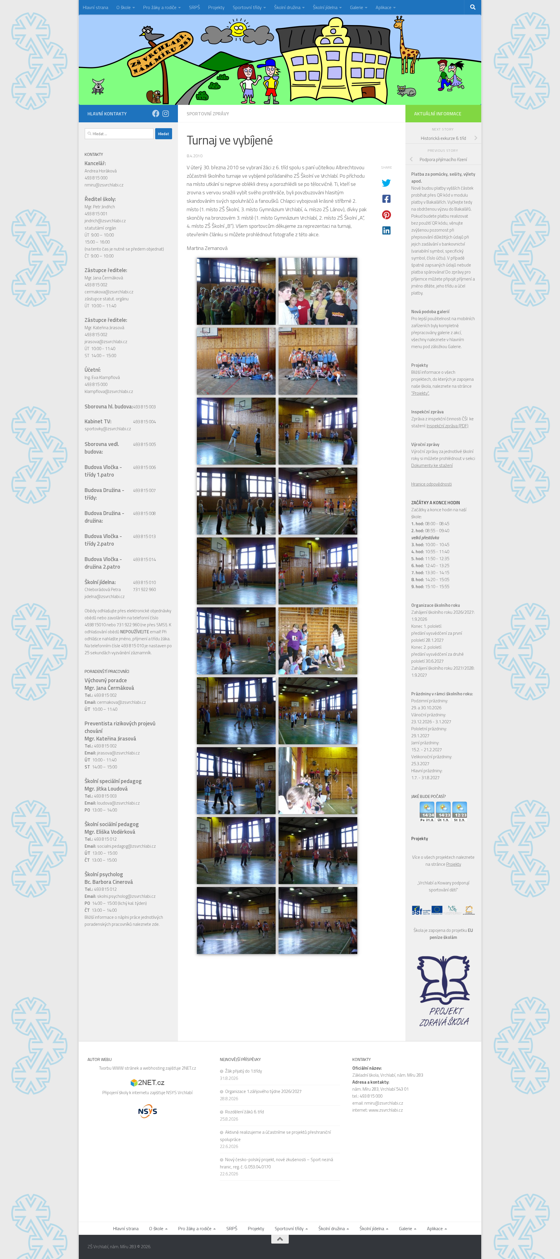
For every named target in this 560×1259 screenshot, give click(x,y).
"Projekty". (420, 393)
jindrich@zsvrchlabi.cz (105, 220)
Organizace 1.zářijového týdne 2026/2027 (263, 1091)
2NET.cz (189, 1068)
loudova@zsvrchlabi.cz (118, 803)
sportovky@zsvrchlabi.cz (108, 428)
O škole (123, 7)
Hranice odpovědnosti (431, 484)
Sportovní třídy (247, 7)
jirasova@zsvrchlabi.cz (106, 341)
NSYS (172, 1092)
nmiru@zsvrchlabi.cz (104, 184)
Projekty (216, 7)
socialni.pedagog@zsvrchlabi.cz (126, 846)
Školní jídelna (325, 7)
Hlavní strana (95, 7)
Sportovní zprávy (208, 113)
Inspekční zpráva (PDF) (447, 425)
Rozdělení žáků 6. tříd (244, 1111)
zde (155, 924)
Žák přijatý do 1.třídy (243, 1071)
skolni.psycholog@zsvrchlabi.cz (126, 896)
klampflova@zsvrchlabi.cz (109, 391)
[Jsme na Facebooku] (156, 113)
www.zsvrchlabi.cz (386, 1110)
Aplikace (383, 7)
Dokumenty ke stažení (432, 465)
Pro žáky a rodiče (159, 7)
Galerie (356, 7)
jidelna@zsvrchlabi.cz (105, 596)
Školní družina (287, 7)
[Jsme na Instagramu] (165, 113)
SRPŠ (194, 7)
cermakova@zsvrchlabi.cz (109, 291)
